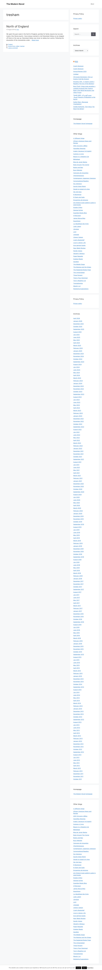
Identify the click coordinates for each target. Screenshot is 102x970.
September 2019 (78, 524)
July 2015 (76, 660)
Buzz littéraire (77, 170)
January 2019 (77, 546)
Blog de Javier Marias (80, 162)
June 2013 (76, 727)
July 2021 (76, 465)
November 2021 (78, 454)
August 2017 (77, 592)
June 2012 (76, 760)
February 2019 (78, 543)
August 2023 (77, 397)
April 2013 (76, 733)
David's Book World (79, 186)
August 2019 (77, 527)
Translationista (78, 283)
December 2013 (78, 711)
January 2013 (77, 741)
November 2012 (78, 746)
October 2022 (77, 424)
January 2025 (77, 351)
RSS (76, 61)
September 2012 (78, 752)
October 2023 (77, 391)
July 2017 (76, 595)
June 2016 (76, 630)
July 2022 (76, 432)
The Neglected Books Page (82, 270)
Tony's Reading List (79, 280)
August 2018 (77, 559)
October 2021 (77, 456)
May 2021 (76, 470)
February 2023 (78, 413)
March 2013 (77, 736)
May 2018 (76, 568)
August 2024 (77, 364)
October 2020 (77, 489)
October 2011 (77, 779)
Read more (35, 40)
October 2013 (77, 717)
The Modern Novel (15, 4)
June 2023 (76, 402)
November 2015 (78, 649)
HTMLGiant (77, 215)
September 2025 (78, 329)
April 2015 (76, 668)
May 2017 (76, 600)
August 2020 (77, 494)
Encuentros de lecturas (80, 200)
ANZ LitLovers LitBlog (80, 146)
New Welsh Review (79, 248)
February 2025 (78, 348)
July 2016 (76, 627)
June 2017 (76, 597)
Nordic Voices (77, 251)
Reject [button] (84, 967)
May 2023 (76, 405)
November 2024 (78, 356)
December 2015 (78, 646)
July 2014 (76, 692)
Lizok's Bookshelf (78, 240)
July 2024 (76, 367)
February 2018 (77, 576)
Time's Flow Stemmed (80, 278)
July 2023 (76, 399)
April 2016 (76, 635)
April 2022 (76, 440)
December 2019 (78, 516)
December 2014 (78, 679)
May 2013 (76, 730)
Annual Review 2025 (79, 71)
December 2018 (78, 549)
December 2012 (78, 744)
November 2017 (78, 584)
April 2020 (76, 505)
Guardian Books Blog (80, 213)
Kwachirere (76, 221)
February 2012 (77, 771)
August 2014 (77, 690)
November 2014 (78, 681)
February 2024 (78, 381)
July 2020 (76, 497)
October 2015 (77, 652)
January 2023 (77, 416)
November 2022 (78, 421)
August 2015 (77, 657)
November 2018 (78, 551)
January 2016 (77, 643)
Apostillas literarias (79, 148)
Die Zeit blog (77, 192)
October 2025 (77, 326)
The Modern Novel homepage (82, 123)
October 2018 (77, 554)
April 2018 (76, 570)
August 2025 (77, 332)
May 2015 (76, 665)
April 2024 (76, 375)
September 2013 (78, 719)
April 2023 (76, 408)
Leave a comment (13, 48)
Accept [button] (78, 967)
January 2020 (77, 513)
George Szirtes (78, 210)
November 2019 (78, 519)
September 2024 (78, 362)
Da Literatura (77, 184)
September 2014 (78, 687)
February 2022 (78, 446)
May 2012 (76, 763)
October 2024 (77, 359)
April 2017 (76, 603)
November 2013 (78, 714)
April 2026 (76, 318)
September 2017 (78, 589)
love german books (79, 245)
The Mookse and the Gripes (82, 267)
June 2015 (76, 662)
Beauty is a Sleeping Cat (81, 156)
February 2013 (78, 738)
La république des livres (81, 224)
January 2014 (77, 708)
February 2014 (78, 706)
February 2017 (77, 608)
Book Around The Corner (81, 165)
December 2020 (78, 484)
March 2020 (77, 508)
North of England (17, 26)
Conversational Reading (81, 181)
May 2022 (76, 437)
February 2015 (77, 673)
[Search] (93, 34)
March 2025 (77, 345)
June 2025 (76, 337)
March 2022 (77, 443)
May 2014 (76, 698)
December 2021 (78, 451)
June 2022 (76, 435)
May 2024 (76, 372)
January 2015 (77, 676)
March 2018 (77, 573)
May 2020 (76, 502)
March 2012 (77, 768)
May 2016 (76, 633)
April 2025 (76, 343)
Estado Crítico (77, 207)
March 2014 (77, 703)
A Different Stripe (78, 138)
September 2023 (78, 394)
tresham (22, 46)
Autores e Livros (78, 154)
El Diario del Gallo (79, 197)
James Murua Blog (79, 218)
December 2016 (78, 614)
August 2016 (77, 624)
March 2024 (77, 378)
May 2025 (76, 340)
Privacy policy (77, 18)
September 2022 (78, 427)
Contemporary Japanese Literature (84, 178)
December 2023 (78, 386)
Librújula (76, 229)
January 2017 (77, 611)
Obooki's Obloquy (79, 253)
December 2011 (78, 774)
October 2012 (77, 749)
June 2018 (76, 565)
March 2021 (77, 475)
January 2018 (77, 578)
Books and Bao (78, 167)
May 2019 (76, 535)
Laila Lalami (77, 226)
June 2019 (76, 532)
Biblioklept (76, 159)
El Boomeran (77, 194)
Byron (13, 46)
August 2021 (77, 462)
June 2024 (76, 370)
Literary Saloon (78, 237)
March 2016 (77, 638)
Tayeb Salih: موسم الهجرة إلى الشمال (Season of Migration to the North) (84, 97)
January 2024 (77, 383)
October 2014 (77, 684)
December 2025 (78, 324)
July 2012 (76, 757)
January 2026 (77, 321)
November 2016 (78, 616)
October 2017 (77, 587)
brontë (10, 46)
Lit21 (74, 232)
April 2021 (76, 473)
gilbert (17, 46)
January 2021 (77, 481)
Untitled (75, 74)
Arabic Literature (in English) (82, 151)
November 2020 (78, 486)
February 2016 (78, 641)
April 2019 (76, 538)
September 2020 (78, 492)
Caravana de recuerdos (80, 173)
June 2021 (76, 467)
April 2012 (76, 765)
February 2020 (78, 511)
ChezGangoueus (78, 175)
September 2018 (78, 557)
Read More (90, 967)
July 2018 (76, 562)
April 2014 (76, 700)
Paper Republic (78, 256)
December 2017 (78, 581)
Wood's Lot (76, 286)
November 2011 (78, 776)
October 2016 (77, 619)
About (92, 4)
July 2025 (76, 334)
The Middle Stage (79, 264)
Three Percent (77, 275)
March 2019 (77, 540)
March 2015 (77, 671)
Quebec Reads (78, 259)
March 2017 (77, 605)
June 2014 (76, 695)
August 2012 (77, 755)
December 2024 (78, 353)
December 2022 (78, 418)
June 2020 (76, 500)
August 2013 (77, 722)
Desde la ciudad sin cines (81, 189)
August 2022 (77, 429)
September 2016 (78, 622)
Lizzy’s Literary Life (79, 243)
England (10, 44)
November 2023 (78, 389)
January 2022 (77, 448)
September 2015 (78, 654)
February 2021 (77, 478)
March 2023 (77, 410)
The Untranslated (79, 272)
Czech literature (78, 66)
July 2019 (76, 530)
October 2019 (77, 521)
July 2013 (76, 725)
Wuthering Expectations (80, 289)
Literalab (76, 234)
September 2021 (78, 459)
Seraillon (76, 262)
